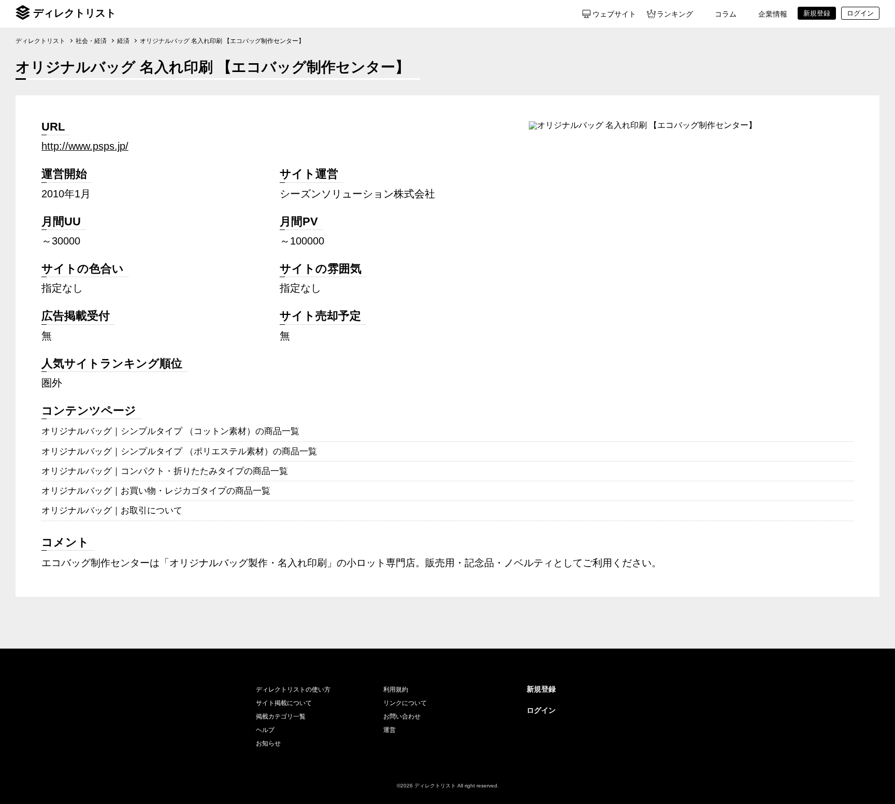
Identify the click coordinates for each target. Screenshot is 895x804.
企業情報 (772, 14)
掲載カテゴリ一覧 (281, 716)
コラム (726, 14)
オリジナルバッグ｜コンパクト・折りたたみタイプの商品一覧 (164, 471)
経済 (123, 41)
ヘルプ (265, 730)
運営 (389, 730)
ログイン (541, 710)
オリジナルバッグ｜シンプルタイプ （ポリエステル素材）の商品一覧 (179, 451)
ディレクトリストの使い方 (293, 689)
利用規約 (395, 689)
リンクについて (405, 703)
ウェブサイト (614, 14)
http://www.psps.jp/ (84, 146)
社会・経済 (91, 41)
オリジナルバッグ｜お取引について (111, 510)
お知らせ (268, 743)
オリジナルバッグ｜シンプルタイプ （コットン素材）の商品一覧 (170, 431)
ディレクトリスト (74, 13)
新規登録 (541, 689)
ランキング (675, 14)
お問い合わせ (402, 716)
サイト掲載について (284, 703)
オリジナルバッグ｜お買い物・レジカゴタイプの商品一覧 (155, 490)
